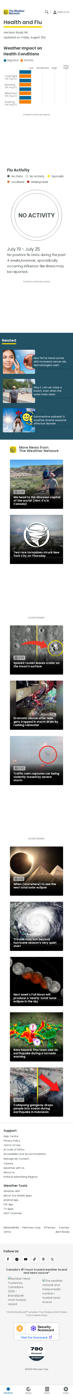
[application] (36, 81)
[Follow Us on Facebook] (8, 1259)
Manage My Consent (16, 1158)
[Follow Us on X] (52, 1259)
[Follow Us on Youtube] (25, 1259)
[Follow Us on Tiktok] (34, 1259)
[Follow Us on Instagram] (16, 1259)
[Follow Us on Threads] (43, 1259)
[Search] (47, 12)
